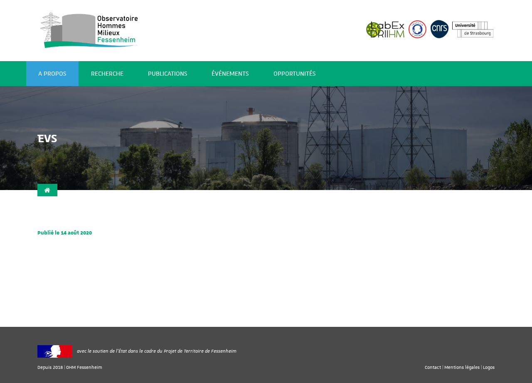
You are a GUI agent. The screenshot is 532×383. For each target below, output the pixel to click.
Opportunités (294, 74)
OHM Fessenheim (84, 367)
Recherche (107, 74)
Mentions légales (462, 367)
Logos (489, 367)
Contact (433, 367)
